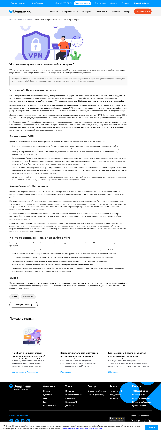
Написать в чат (138, 395)
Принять (152, 427)
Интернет (54, 12)
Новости (46, 391)
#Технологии (65, 372)
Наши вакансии (49, 406)
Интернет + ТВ (116, 391)
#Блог (14, 296)
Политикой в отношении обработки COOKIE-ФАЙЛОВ (82, 429)
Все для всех (115, 395)
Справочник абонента (97, 391)
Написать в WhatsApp (141, 402)
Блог (45, 402)
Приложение (100, 3)
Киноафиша (86, 12)
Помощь (125, 3)
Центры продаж (139, 406)
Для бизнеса (37, 3)
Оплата (113, 3)
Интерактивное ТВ (70, 12)
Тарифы (127, 12)
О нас (45, 398)
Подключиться (143, 11)
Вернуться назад (23, 305)
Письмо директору (96, 395)
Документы (48, 395)
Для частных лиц (18, 3)
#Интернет (28, 296)
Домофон (116, 12)
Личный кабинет (142, 3)
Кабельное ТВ (101, 12)
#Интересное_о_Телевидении (25, 372)
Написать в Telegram (141, 398)
